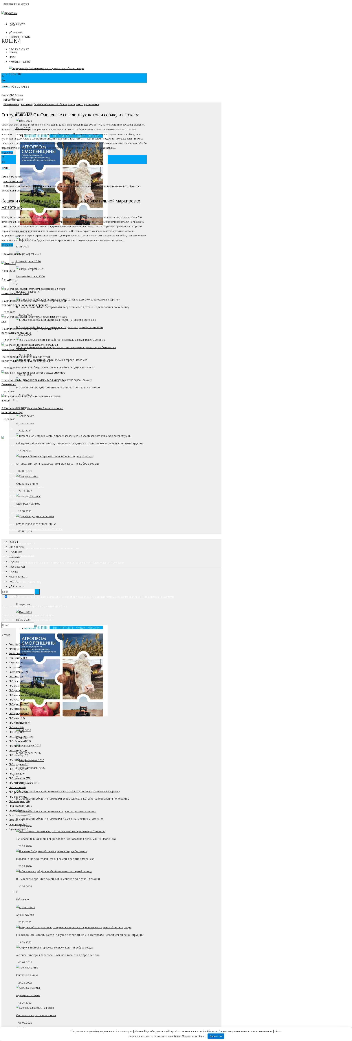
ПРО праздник (18, 764)
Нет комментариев (13, 99)
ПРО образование (21, 736)
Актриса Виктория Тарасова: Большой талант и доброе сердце (58, 463)
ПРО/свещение (19, 801)
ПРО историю (18, 708)
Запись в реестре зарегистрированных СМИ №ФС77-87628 (32, 529)
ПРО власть (17, 685)
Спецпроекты (18, 824)
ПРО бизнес (17, 681)
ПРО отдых (17, 745)
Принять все (216, 1036)
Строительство (18, 829)
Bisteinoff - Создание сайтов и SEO (36, 620)
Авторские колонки (20, 648)
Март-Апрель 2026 (28, 261)
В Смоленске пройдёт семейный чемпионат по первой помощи (58, 387)
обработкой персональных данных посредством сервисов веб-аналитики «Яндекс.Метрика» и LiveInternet (118, 596)
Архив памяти (25, 423)
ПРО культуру (19, 49)
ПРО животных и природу (16, 186)
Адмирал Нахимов (28, 995)
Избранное (16, 662)
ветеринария (49, 186)
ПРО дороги (18, 690)
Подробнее (7, 152)
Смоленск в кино (27, 483)
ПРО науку (16, 732)
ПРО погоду (18, 750)
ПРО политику (18, 755)
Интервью (16, 667)
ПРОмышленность (20, 810)
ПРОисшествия (11, 104)
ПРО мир (36, 186)
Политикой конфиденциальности (42, 596)
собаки (131, 186)
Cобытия (15, 74)
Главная (15, 24)
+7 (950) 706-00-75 (19, 496)
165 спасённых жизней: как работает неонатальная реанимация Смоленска (66, 839)
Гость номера (18, 658)
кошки (71, 104)
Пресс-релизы (17, 566)
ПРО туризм (17, 787)
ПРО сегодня (19, 769)
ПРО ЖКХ (17, 699)
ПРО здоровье (19, 86)
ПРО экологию (18, 796)
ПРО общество (19, 62)
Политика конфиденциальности (17, 555)
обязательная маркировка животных (107, 186)
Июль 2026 (8, 270)
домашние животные (68, 186)
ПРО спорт (17, 773)
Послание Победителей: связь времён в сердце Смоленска (55, 367)
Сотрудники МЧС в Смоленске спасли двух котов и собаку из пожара (70, 115)
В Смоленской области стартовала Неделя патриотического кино (59, 327)
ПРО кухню (17, 718)
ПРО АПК (16, 676)
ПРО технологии (19, 778)
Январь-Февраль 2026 (30, 276)
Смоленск (16, 819)
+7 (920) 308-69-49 (19, 477)
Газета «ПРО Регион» (12, 95)
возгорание (26, 104)
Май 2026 (22, 246)
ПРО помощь (18, 759)
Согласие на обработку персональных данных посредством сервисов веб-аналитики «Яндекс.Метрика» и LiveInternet (62, 562)
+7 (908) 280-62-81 (19, 491)
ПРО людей (15, 551)
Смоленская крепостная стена (36, 1015)
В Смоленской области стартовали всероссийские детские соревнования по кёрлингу (72, 307)
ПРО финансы (18, 792)
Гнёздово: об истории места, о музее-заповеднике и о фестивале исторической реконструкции (79, 935)
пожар (79, 104)
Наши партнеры (18, 576)
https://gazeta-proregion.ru (23, 505)
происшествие (91, 104)
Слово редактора (20, 815)
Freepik (11, 572)
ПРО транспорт (19, 782)
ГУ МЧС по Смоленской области (50, 104)
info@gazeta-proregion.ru (22, 501)
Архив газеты (18, 653)
